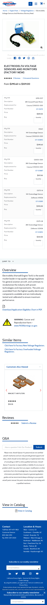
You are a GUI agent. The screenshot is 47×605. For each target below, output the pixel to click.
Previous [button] (6, 390)
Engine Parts (14, 11)
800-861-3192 (7, 535)
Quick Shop (23, 405)
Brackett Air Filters (16, 393)
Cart (44, 3)
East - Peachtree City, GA (32, 543)
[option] (23, 34)
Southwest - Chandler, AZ (33, 532)
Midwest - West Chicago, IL (33, 538)
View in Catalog (25, 511)
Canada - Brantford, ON (32, 549)
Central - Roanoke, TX (31, 535)
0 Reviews (16, 78)
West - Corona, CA (30, 530)
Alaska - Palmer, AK (30, 546)
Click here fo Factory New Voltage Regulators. (25, 345)
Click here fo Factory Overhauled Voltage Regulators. (23, 350)
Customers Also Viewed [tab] (17, 367)
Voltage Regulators (27, 11)
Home (5, 11)
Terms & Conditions (34, 583)
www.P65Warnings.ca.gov (25, 326)
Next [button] (40, 390)
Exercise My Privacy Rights (31, 578)
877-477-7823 (14, 530)
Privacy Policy (23, 585)
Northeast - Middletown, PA (33, 541)
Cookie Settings (23, 580)
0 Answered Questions (31, 78)
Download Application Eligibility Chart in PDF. (22, 310)
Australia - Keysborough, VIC (33, 551)
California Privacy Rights (14, 578)
